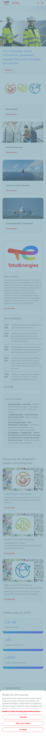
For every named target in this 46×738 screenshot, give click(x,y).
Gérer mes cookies (23, 723)
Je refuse (23, 730)
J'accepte (23, 717)
